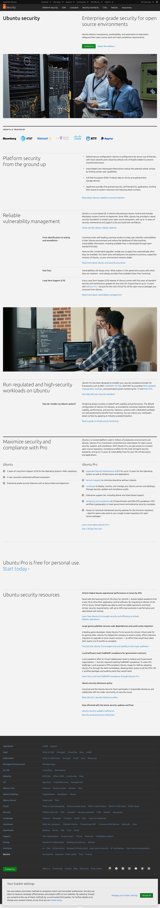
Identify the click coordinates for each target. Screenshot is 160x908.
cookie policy (56, 900)
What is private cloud (76, 806)
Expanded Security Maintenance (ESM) (103, 471)
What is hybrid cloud (97, 806)
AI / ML (6, 770)
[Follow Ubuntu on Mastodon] (110, 869)
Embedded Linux (61, 782)
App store (46, 782)
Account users (67, 836)
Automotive (47, 854)
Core (69, 830)
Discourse (89, 836)
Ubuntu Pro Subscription (53, 842)
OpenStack (8, 746)
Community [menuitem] (81, 2)
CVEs (105, 7)
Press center (96, 868)
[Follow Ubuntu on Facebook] (117, 869)
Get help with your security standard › (98, 394)
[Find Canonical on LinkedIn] (123, 869)
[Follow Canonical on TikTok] (143, 869)
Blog (76, 868)
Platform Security (50, 7)
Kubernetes (8, 758)
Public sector (71, 854)
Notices (114, 7)
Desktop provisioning (76, 842)
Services (72, 788)
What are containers (51, 824)
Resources (92, 758)
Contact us (89, 46)
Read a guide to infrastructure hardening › (100, 421)
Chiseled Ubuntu (70, 824)
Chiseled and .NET (88, 824)
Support (53, 746)
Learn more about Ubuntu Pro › (96, 525)
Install (45, 746)
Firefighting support (105, 836)
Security (6, 812)
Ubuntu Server (9, 800)
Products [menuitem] (45, 2)
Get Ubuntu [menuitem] (95, 2)
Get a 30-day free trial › (92, 529)
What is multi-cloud (117, 806)
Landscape (90, 486)
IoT (4, 782)
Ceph (5, 752)
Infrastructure (58, 848)
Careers (68, 868)
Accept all (146, 895)
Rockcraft (126, 824)
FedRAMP (109, 386)
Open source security (99, 848)
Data (48, 848)
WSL (62, 830)
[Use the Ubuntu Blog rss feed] (149, 869)
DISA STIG (148, 389)
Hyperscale (47, 800)
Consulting (72, 752)
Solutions (7, 848)
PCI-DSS (118, 386)
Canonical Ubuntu (10, 2)
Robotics (7, 776)
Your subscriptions (50, 836)
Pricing (79, 836)
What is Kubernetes (51, 758)
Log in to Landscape (97, 818)
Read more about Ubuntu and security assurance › (104, 263)
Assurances (127, 7)
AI (43, 848)
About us (46, 868)
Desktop (46, 830)
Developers (62, 794)
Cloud (5, 806)
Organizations (48, 794)
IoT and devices (117, 848)
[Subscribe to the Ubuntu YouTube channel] (136, 869)
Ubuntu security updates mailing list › (98, 711)
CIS (138, 389)
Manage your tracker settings (125, 895)
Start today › (16, 568)
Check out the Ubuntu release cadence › (99, 228)
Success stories (59, 788)
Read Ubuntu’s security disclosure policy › (100, 697)
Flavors (73, 794)
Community (71, 776)
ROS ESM (46, 776)
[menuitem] (147, 2)
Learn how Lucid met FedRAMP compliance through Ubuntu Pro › (111, 676)
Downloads (8, 830)
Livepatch (74, 7)
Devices (91, 842)
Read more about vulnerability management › (102, 295)
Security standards (90, 7)
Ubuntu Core (9, 788)
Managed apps (48, 764)
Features (46, 788)
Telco (81, 854)
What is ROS (58, 776)
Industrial (59, 854)
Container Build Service (109, 824)
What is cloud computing (53, 806)
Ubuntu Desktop (10, 794)
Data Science (60, 770)
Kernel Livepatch (93, 480)
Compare (68, 818)
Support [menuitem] (69, 2)
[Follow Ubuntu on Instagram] (130, 869)
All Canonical (146, 2)
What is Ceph (48, 752)
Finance (88, 854)
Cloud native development (138, 848)
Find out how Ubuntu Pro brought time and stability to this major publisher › (115, 646)
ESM (64, 7)
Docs (82, 752)
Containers (8, 824)
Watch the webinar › (107, 46)
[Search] (157, 2)
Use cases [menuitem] (57, 2)
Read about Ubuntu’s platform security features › (104, 198)
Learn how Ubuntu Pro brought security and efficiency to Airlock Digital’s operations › (110, 617)
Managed (61, 752)
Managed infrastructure (14, 764)
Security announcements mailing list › (98, 715)
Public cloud (133, 806)
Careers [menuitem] (108, 2)
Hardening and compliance (98, 501)
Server (55, 830)
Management (77, 782)
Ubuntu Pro (91, 286)
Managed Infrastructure (77, 848)
